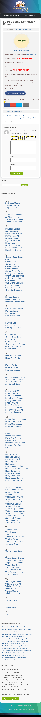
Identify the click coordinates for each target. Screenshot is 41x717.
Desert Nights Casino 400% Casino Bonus (15, 627)
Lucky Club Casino (13, 407)
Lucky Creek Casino (14, 410)
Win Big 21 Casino (13, 586)
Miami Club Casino (13, 424)
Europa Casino (11, 311)
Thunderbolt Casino (14, 541)
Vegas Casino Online (14, 558)
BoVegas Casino (12, 229)
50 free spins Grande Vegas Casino (27, 118)
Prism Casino (11, 433)
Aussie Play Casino (13, 222)
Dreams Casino (12, 297)
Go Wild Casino (12, 339)
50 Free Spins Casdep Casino (13, 115)
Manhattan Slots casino (15, 421)
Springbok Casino (31, 54)
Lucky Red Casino (13, 412)
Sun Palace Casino (13, 520)
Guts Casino (10, 349)
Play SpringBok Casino (15, 93)
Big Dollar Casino (12, 240)
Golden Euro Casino (14, 335)
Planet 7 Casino (12, 440)
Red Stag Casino (12, 454)
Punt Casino (10, 447)
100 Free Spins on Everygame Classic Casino (16, 650)
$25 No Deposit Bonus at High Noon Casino (15, 646)
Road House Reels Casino (16, 469)
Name (12, 156)
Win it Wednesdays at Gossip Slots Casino (15, 641)
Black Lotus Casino (13, 245)
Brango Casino (11, 231)
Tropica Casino (11, 539)
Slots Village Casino (14, 513)
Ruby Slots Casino (13, 476)
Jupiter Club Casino (14, 379)
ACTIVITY (13, 15)
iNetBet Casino (11, 367)
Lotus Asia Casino (13, 405)
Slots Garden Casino (14, 516)
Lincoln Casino (11, 403)
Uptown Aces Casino (14, 551)
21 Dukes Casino (12, 203)
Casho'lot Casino (12, 259)
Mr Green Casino (13, 426)
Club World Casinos (14, 283)
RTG (29, 29)
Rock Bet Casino (12, 471)
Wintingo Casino (12, 593)
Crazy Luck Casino (13, 290)
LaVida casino (11, 393)
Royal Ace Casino (13, 473)
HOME (6, 15)
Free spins (25, 29)
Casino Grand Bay (13, 266)
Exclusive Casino (12, 316)
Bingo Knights (11, 243)
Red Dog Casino (12, 457)
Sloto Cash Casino (13, 501)
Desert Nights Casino (14, 299)
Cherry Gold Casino (14, 273)
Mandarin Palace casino (15, 419)
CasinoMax (10, 264)
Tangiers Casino (12, 544)
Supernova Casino (13, 523)
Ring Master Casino (14, 466)
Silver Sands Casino (14, 490)
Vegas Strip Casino (13, 565)
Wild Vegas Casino (13, 581)
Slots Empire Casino (14, 497)
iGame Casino (11, 365)
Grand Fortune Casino (15, 346)
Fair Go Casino (12, 323)
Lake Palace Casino (14, 398)
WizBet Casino (11, 591)
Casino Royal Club (13, 271)
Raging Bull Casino (13, 459)
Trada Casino (11, 534)
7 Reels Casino (12, 205)
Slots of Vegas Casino (15, 511)
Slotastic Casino (12, 492)
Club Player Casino (13, 280)
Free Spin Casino (13, 327)
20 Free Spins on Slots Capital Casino (14, 657)
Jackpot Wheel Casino (15, 382)
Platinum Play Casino (14, 445)
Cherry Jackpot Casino (15, 276)
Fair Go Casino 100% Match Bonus (13, 660)
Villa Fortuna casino (14, 572)
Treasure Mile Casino (14, 537)
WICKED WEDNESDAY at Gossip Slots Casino (16, 653)
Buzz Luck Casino (13, 250)
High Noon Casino (13, 356)
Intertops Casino (12, 370)
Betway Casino (11, 238)
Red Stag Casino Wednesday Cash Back (14, 643)
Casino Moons (11, 269)
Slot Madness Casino (14, 499)
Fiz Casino (10, 325)
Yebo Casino (10, 607)
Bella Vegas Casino (13, 233)
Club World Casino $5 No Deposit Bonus (14, 648)
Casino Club (10, 262)
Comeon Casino (12, 285)
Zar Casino (10, 614)
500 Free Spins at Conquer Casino (13, 636)
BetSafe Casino (12, 236)
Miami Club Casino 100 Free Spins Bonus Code (17, 634)
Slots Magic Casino (13, 506)
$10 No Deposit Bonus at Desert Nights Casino (16, 629)
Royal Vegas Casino (14, 478)
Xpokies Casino (12, 600)
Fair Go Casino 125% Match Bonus (13, 632)
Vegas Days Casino (14, 560)
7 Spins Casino (12, 208)
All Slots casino (12, 217)
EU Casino (10, 313)
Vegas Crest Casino (14, 563)
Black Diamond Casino (15, 248)
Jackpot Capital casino (15, 377)
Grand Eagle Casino (14, 342)
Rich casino (10, 464)
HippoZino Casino (13, 358)
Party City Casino (13, 438)
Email (12, 164)
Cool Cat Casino (12, 288)
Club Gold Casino (13, 278)
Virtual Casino (11, 574)
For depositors (17, 29)
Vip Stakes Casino (13, 570)
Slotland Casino (12, 494)
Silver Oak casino (13, 487)
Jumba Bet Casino (13, 384)
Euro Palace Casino (14, 309)
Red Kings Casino (13, 462)
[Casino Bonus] (20, 6)
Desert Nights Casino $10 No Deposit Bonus (16, 639)
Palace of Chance (13, 436)
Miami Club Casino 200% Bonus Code (14, 655)
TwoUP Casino (11, 532)
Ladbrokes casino (13, 396)
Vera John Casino (13, 567)
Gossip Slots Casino (14, 337)
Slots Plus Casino (13, 504)
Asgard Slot (10, 111)
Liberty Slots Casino (14, 400)
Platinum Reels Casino (15, 443)
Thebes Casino (12, 530)
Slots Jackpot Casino (14, 509)
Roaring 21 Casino (13, 480)
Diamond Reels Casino (15, 302)
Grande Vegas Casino (15, 344)
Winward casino (12, 588)
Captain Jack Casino (14, 257)
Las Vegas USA (12, 391)
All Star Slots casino (14, 215)
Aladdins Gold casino (14, 219)
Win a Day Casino (13, 584)
